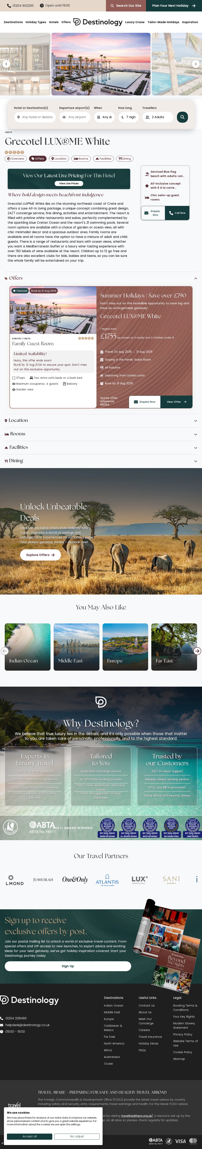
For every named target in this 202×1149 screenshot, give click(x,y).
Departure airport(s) (74, 108)
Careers (144, 1030)
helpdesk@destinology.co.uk (28, 1025)
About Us (145, 1012)
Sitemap (179, 1059)
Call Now (180, 213)
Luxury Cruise (135, 22)
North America (114, 1043)
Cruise (108, 1064)
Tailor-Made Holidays (163, 22)
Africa (108, 1050)
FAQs (142, 1050)
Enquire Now (155, 213)
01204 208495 (16, 1018)
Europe (109, 1019)
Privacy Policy (182, 1034)
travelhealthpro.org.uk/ (137, 1116)
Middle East (112, 1012)
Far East (109, 1037)
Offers (66, 22)
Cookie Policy (182, 1052)
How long (125, 108)
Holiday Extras (148, 1043)
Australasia (112, 1057)
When (98, 108)
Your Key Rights (184, 1017)
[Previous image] (6, 64)
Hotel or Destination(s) (31, 108)
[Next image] (196, 64)
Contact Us (147, 1006)
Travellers (149, 108)
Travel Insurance (150, 1037)
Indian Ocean (113, 1006)
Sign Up (68, 966)
